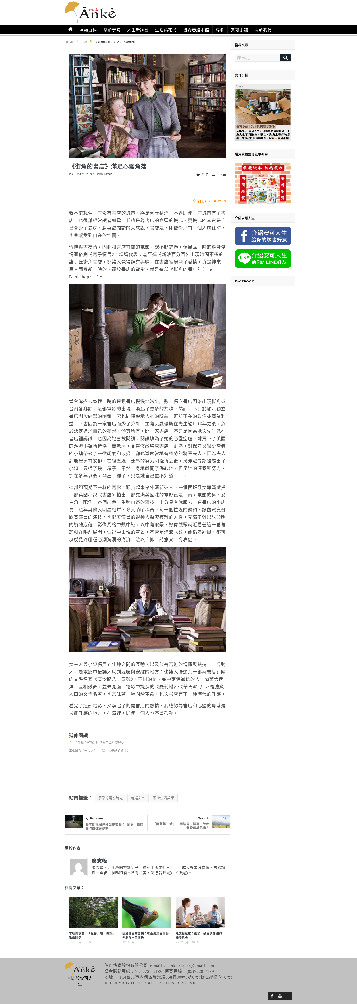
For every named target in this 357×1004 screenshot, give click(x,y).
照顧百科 (88, 30)
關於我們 (263, 30)
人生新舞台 (138, 30)
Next (201, 818)
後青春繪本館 (196, 30)
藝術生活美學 (163, 797)
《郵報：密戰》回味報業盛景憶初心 (98, 742)
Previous (97, 818)
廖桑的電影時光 (105, 174)
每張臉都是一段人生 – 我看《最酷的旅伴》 (99, 750)
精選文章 (138, 797)
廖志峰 (80, 174)
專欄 (220, 30)
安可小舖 (239, 30)
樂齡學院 (112, 30)
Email (221, 174)
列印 (205, 174)
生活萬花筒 (166, 30)
